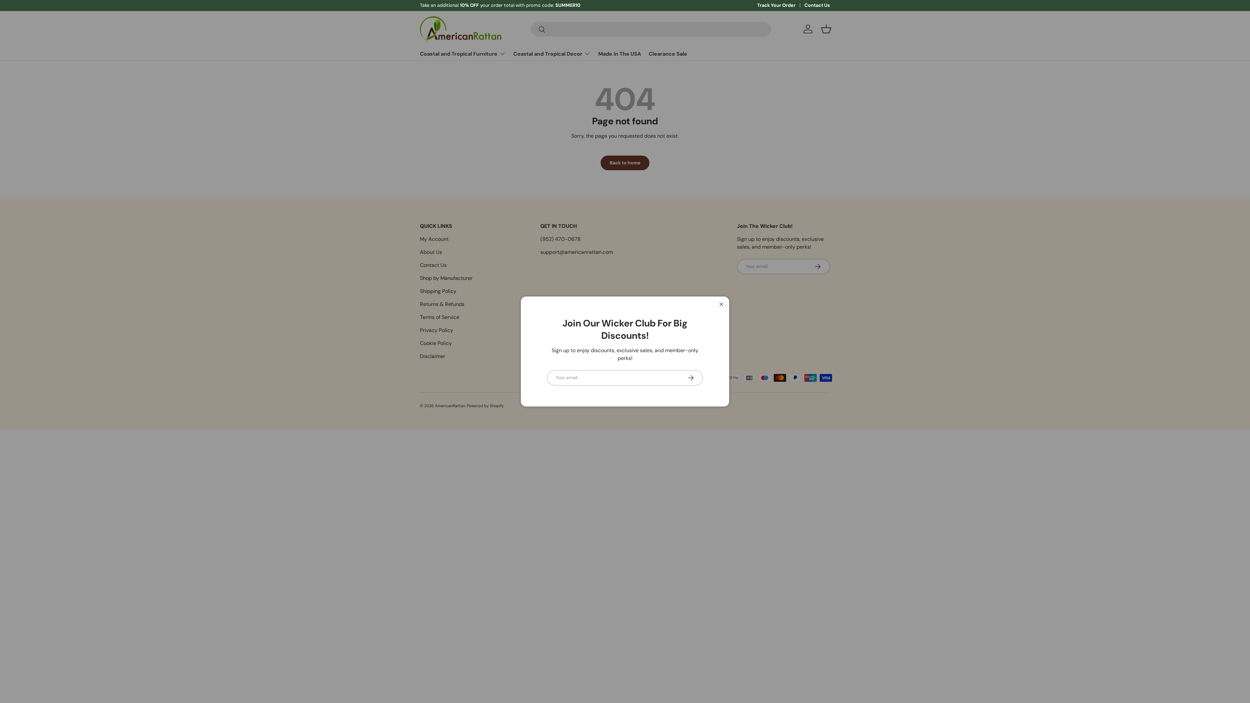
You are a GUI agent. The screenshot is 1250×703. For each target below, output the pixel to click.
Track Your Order (776, 5)
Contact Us (817, 5)
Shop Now (494, 5)
